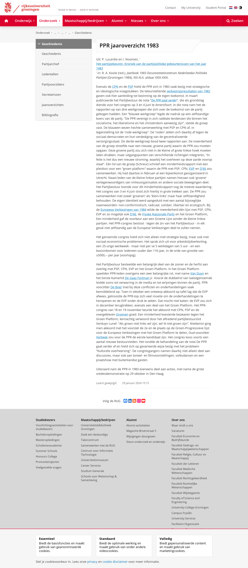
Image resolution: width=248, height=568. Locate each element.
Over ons (178, 420)
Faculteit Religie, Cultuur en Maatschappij (189, 456)
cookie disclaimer (115, 562)
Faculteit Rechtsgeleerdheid (189, 478)
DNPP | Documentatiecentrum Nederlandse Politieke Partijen (55, 33)
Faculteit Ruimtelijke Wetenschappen (184, 485)
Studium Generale (92, 471)
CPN (115, 87)
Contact (170, 8)
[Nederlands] (230, 7)
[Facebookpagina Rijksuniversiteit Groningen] (125, 401)
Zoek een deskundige (94, 434)
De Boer (116, 287)
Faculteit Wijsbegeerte (186, 493)
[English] (235, 7)
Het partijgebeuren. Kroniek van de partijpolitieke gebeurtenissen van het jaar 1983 (151, 66)
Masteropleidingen (48, 440)
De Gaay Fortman (137, 278)
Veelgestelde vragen (48, 467)
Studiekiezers (45, 420)
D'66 (203, 169)
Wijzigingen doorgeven (140, 436)
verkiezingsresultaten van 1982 (188, 91)
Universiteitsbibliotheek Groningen (96, 427)
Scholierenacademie (49, 445)
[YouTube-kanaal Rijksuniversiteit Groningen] (143, 401)
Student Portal (216, 8)
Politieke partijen (62, 33)
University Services (184, 518)
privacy (92, 562)
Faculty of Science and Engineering (186, 500)
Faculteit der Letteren (185, 464)
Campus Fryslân (182, 513)
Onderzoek (43, 33)
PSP (130, 87)
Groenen (122, 314)
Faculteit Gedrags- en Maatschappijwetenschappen (190, 447)
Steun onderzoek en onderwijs (145, 442)
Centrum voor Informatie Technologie (97, 452)
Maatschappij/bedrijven (98, 420)
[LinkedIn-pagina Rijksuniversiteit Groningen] (130, 401)
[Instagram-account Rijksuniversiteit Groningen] (139, 401)
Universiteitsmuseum (94, 460)
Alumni (131, 420)
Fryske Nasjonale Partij (158, 214)
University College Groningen (190, 507)
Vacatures (178, 431)
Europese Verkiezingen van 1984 (123, 210)
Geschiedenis (83, 33)
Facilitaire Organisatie (185, 524)
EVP (192, 169)
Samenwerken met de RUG (98, 445)
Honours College (46, 456)
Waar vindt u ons (182, 425)
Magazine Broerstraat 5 (141, 431)
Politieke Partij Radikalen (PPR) (69, 33)
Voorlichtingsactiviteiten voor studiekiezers (54, 427)
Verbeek (102, 337)
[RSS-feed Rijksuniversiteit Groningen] (134, 401)
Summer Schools (46, 451)
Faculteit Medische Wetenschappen (183, 471)
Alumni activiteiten (138, 425)
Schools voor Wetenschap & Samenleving (99, 478)
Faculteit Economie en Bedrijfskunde (186, 438)
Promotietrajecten (47, 462)
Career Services (91, 465)
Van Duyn (197, 273)
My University (191, 8)
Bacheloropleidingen (49, 434)
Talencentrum (90, 440)
